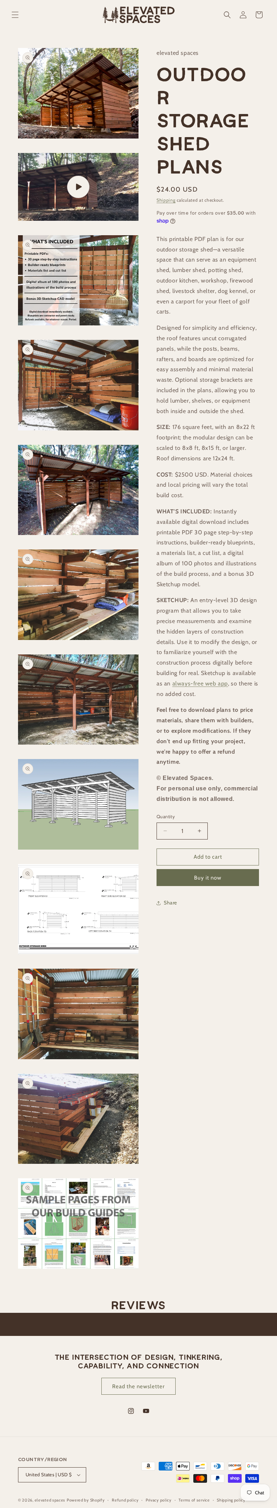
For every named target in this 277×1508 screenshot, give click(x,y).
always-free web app (200, 683)
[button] (15, 15)
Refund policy (125, 1500)
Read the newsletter (138, 1386)
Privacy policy (159, 1500)
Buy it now (207, 877)
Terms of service (194, 1500)
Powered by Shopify (86, 1500)
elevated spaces (50, 1500)
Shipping (166, 200)
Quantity (166, 816)
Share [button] (170, 902)
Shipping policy (231, 1500)
